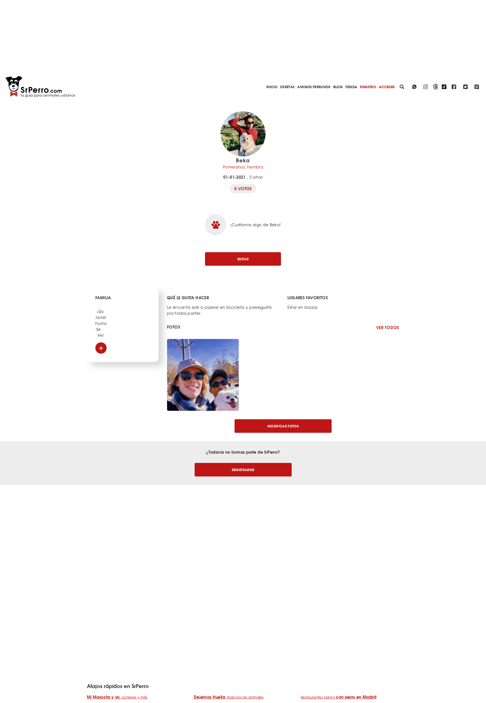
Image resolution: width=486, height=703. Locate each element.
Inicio (271, 86)
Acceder (387, 86)
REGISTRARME (243, 469)
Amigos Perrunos (313, 86)
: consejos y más (117, 697)
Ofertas (287, 86)
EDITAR (243, 258)
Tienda (351, 86)
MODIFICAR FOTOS (283, 426)
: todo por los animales (229, 697)
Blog (338, 86)
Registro (368, 86)
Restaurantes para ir (338, 697)
